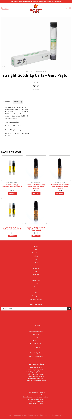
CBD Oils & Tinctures (36, 299)
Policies (36, 256)
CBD (36, 293)
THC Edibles (36, 325)
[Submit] (69, 308)
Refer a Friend (36, 253)
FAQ (36, 271)
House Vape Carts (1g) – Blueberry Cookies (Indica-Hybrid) (12, 185)
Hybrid (36, 284)
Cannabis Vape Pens (36, 353)
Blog (36, 259)
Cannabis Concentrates (36, 331)
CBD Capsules (36, 296)
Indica (36, 287)
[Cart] (70, 8)
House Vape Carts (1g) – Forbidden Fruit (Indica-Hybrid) (12, 228)
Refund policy (59, 415)
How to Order (36, 275)
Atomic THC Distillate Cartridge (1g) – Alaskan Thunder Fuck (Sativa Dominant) (36, 229)
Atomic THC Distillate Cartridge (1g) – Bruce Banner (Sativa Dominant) (59, 186)
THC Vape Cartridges (41, 71)
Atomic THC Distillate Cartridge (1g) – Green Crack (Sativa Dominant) (36, 186)
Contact (36, 262)
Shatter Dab (36, 341)
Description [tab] (7, 102)
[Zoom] (3, 67)
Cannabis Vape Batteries (36, 356)
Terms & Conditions (49, 415)
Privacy (41, 415)
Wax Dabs (36, 334)
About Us (36, 268)
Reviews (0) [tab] (18, 102)
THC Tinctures (36, 347)
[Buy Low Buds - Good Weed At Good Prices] (36, 8)
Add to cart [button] (12, 193)
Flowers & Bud (36, 280)
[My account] (67, 8)
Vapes (31, 71)
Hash (36, 337)
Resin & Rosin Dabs (36, 344)
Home (26, 71)
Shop (36, 249)
